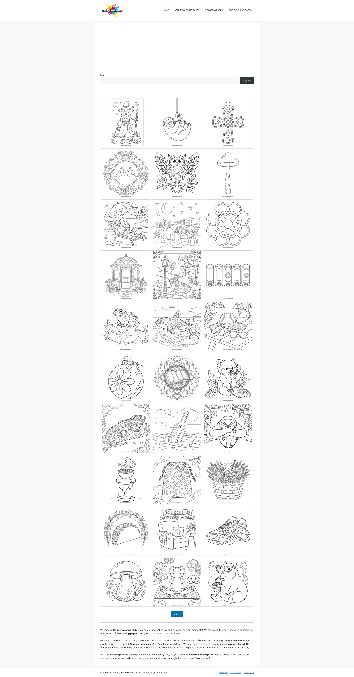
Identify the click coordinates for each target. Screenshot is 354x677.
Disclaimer (236, 672)
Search (103, 75)
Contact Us (249, 672)
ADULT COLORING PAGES (187, 10)
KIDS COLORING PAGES (240, 10)
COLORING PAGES (214, 10)
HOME (166, 10)
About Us (223, 672)
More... (177, 614)
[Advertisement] (177, 49)
